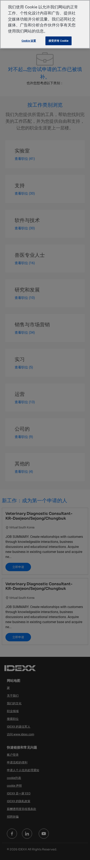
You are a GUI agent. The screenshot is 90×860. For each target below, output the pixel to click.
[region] (45, 24)
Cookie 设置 (29, 40)
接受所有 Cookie (58, 40)
